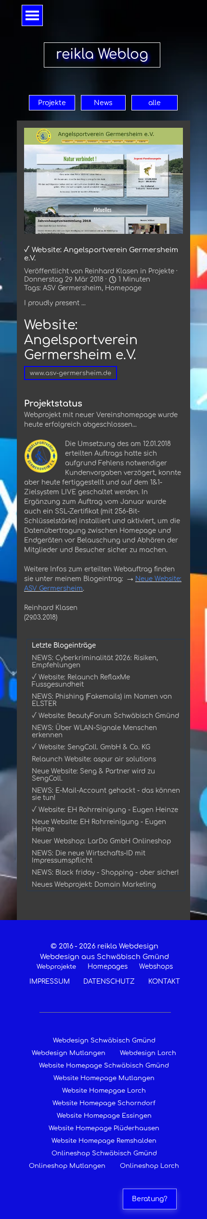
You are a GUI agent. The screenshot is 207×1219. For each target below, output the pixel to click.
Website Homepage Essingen (104, 1115)
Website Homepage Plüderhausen (104, 1128)
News (103, 103)
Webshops (156, 966)
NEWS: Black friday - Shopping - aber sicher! (105, 872)
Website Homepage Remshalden (104, 1141)
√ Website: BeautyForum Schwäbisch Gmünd (105, 715)
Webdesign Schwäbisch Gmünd (104, 1040)
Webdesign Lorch (148, 1053)
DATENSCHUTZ (109, 981)
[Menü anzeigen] (32, 15)
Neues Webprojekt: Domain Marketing (94, 884)
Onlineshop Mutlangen (67, 1166)
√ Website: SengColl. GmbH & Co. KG (91, 747)
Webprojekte (56, 966)
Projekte (52, 103)
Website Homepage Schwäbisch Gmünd (104, 1065)
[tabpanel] (104, 963)
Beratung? (150, 1199)
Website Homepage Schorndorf (103, 1103)
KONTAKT (164, 981)
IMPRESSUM (49, 981)
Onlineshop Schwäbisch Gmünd (104, 1153)
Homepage (123, 288)
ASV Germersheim (72, 288)
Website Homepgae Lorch (104, 1090)
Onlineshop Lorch (149, 1166)
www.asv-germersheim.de (70, 373)
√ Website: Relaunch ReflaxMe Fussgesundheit (81, 681)
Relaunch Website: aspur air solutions (94, 759)
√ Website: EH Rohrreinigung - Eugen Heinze (105, 809)
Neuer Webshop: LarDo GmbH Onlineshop (101, 841)
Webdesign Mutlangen (68, 1053)
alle (154, 103)
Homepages (108, 966)
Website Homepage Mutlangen (104, 1078)
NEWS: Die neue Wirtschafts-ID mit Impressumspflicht (88, 857)
